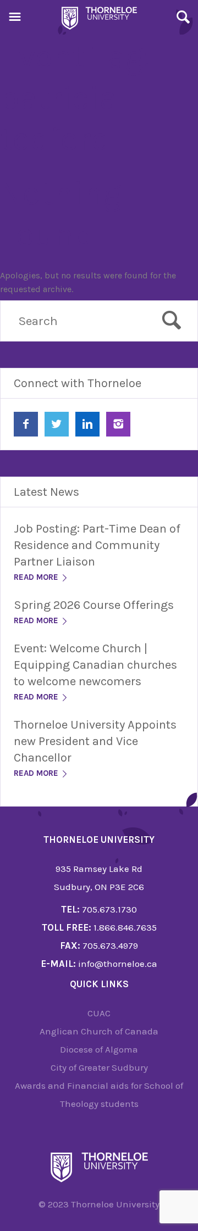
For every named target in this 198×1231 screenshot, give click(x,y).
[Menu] (15, 19)
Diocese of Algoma (99, 1049)
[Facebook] (26, 424)
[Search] (183, 19)
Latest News (46, 492)
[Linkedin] (87, 424)
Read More (37, 577)
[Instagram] (118, 424)
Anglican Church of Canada (99, 1031)
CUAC (99, 1013)
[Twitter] (57, 424)
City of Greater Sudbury (99, 1067)
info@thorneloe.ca (117, 963)
